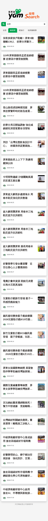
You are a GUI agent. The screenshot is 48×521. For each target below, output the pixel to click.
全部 (4, 30)
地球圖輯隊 (32, 30)
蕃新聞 (12, 30)
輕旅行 (21, 30)
